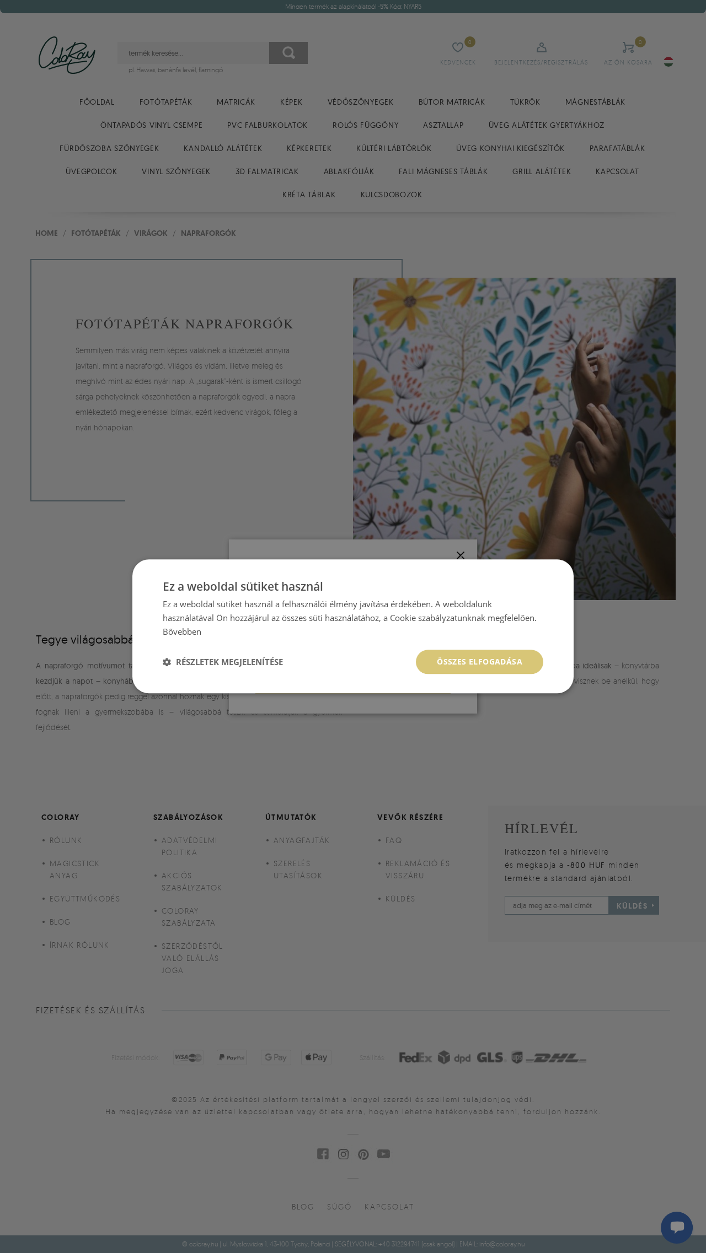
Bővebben (182, 631)
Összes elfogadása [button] (479, 661)
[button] (223, 662)
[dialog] (353, 626)
